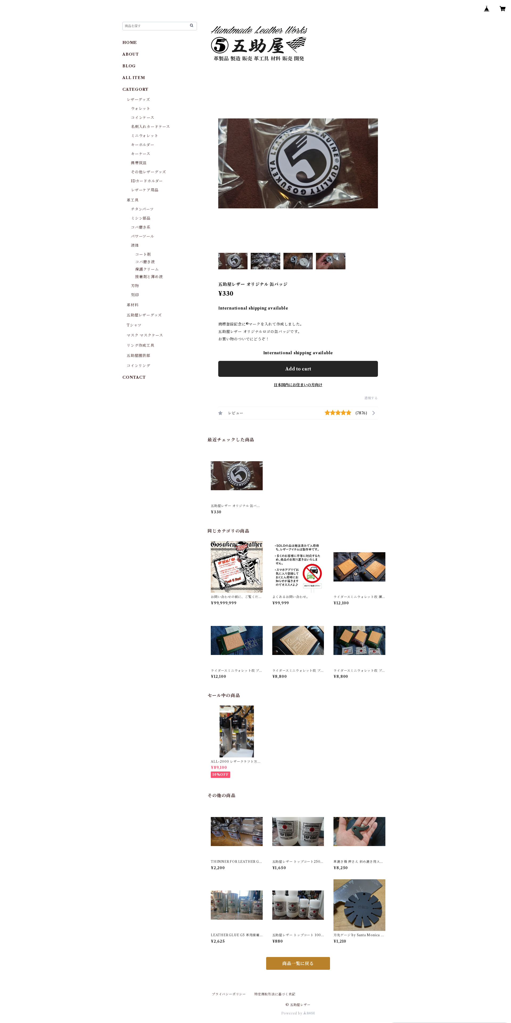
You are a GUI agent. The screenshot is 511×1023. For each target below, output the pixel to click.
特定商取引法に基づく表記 (274, 994)
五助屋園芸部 (138, 355)
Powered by (292, 1013)
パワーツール (142, 236)
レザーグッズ (138, 99)
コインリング (138, 365)
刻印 (135, 294)
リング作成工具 (140, 345)
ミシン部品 (141, 218)
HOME (129, 42)
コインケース (142, 117)
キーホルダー (142, 144)
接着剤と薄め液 (149, 276)
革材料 (132, 305)
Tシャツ (134, 325)
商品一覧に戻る (298, 963)
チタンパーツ (142, 209)
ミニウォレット (144, 135)
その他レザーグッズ (148, 172)
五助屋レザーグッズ (144, 315)
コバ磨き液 (145, 261)
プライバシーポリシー (229, 994)
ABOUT (130, 54)
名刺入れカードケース (150, 126)
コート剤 (143, 254)
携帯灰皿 (139, 162)
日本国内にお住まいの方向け (298, 384)
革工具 (132, 200)
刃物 (135, 285)
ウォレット (140, 108)
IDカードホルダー (147, 181)
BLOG (129, 66)
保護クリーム (147, 269)
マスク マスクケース (145, 335)
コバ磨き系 (141, 227)
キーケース (140, 153)
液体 (135, 245)
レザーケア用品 (145, 190)
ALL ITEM (133, 77)
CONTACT (134, 377)
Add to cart (298, 369)
